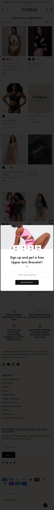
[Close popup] (51, 222)
